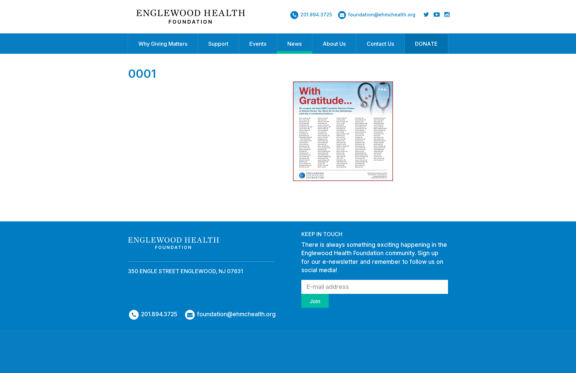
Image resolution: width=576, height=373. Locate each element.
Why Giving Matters (162, 43)
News (294, 43)
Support (218, 43)
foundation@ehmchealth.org (382, 14)
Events (257, 43)
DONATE (426, 43)
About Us (334, 43)
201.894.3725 (316, 14)
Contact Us (380, 43)
